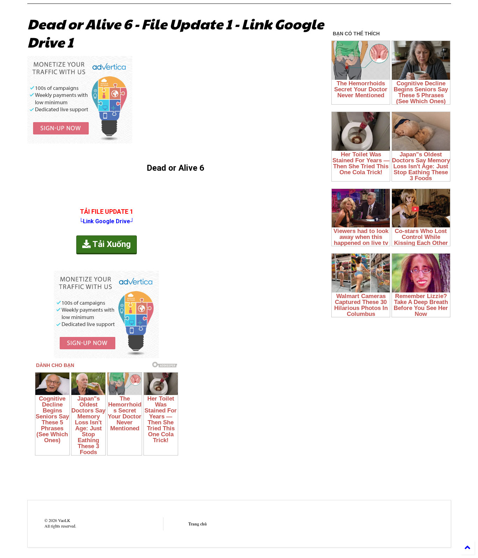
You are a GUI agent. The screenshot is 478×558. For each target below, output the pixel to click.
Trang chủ (197, 524)
